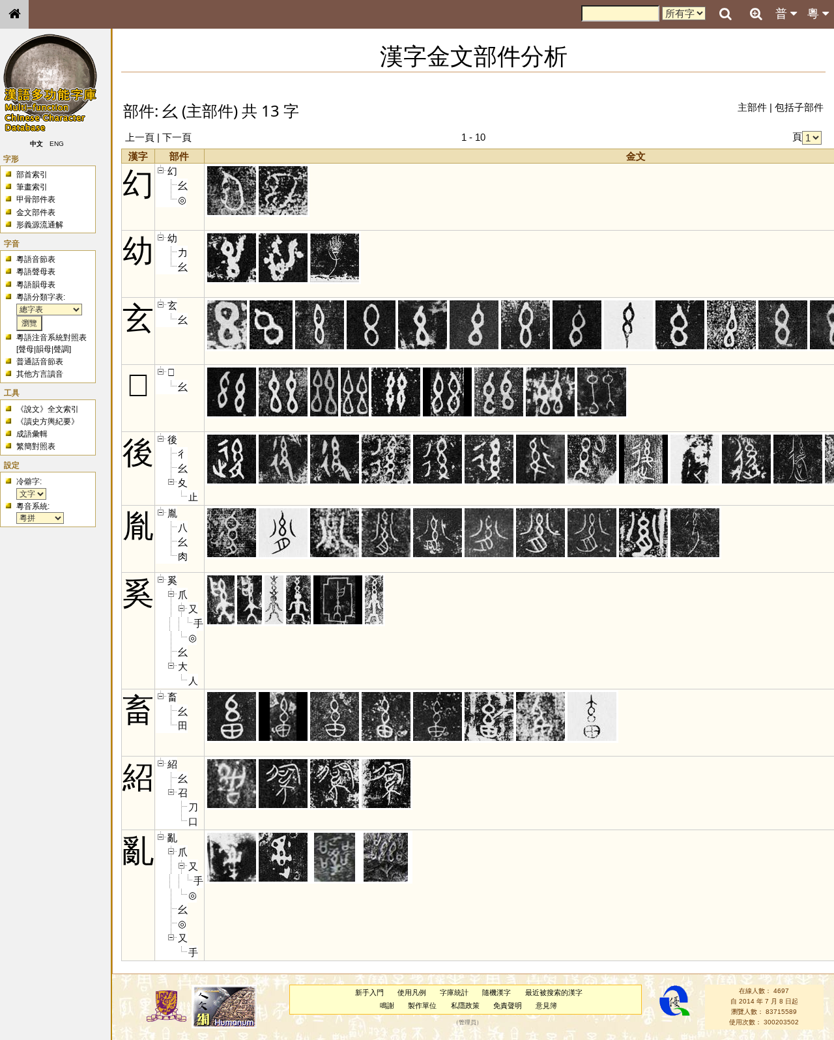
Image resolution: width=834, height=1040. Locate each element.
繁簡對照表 (35, 446)
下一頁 (177, 137)
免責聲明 (507, 1005)
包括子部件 (799, 107)
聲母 (26, 349)
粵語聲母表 (35, 271)
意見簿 (546, 1005)
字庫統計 (454, 992)
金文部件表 (35, 212)
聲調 (61, 349)
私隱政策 (465, 1005)
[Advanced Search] (755, 13)
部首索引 (32, 174)
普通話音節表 (39, 361)
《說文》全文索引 (47, 409)
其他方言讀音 (39, 374)
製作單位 (422, 1005)
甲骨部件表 (35, 199)
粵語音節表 (35, 259)
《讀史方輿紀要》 (47, 421)
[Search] (725, 14)
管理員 (467, 1022)
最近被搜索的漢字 (553, 992)
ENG (57, 143)
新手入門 (369, 992)
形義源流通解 (39, 224)
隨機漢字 (496, 992)
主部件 (752, 107)
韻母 (43, 349)
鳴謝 (387, 1005)
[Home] (14, 14)
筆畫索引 (32, 187)
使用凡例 (411, 992)
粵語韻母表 (35, 284)
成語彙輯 (32, 434)
